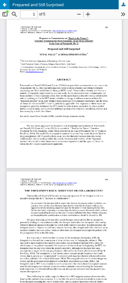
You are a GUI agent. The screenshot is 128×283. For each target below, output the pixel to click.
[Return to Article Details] (4, 4)
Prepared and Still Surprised (38, 4)
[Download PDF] (123, 4)
